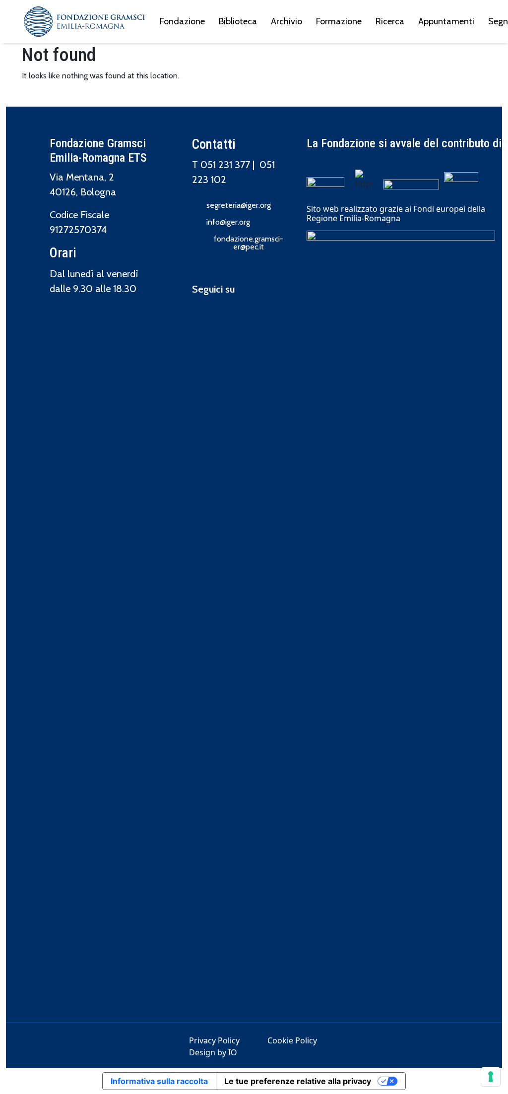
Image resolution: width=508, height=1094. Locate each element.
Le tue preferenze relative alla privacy (297, 1081)
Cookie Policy (292, 1040)
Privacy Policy (214, 1040)
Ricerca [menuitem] (390, 21)
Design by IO (213, 1052)
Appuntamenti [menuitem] (446, 21)
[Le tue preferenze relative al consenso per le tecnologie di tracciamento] (490, 1076)
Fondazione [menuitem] (182, 21)
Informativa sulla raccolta (159, 1081)
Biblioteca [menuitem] (238, 21)
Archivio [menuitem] (286, 21)
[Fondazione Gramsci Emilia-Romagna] (84, 21)
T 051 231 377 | (225, 165)
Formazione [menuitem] (339, 21)
